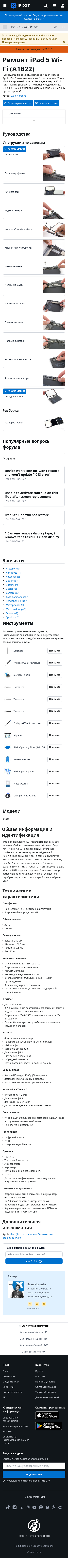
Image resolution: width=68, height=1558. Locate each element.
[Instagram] (28, 1507)
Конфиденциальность (15, 1426)
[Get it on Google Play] (48, 1426)
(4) (12, 584)
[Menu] (5, 6)
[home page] (20, 6)
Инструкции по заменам (24, 142)
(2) (12, 592)
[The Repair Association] (60, 1507)
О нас (6, 1371)
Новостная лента (12, 1392)
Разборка (11, 410)
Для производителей (47, 1397)
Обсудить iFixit (11, 1381)
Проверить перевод (13, 42)
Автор (12, 1276)
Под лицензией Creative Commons (34, 1545)
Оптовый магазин (45, 1386)
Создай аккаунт (34, 18)
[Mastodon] (41, 1507)
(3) (13, 576)
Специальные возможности (10, 1419)
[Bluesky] (47, 1507)
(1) (14, 568)
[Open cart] (54, 5)
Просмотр (54, 650)
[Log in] (62, 5)
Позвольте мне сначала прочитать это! (28, 1480)
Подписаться (34, 1474)
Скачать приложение (50, 1407)
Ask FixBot (31, 1261)
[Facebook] (15, 1507)
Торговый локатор (45, 1392)
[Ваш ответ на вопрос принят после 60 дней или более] (30, 1304)
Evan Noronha (18, 95)
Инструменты (18, 623)
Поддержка (9, 1376)
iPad (13, 26)
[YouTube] (34, 1507)
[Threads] (54, 1507)
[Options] (5, 27)
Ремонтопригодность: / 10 (34, 49)
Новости (40, 1376)
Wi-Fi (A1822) (31, 26)
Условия (7, 1431)
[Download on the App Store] (47, 1415)
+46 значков (33, 1308)
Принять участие (45, 1381)
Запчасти (13, 560)
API (4, 1397)
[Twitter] (21, 1507)
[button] (45, 5)
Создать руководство (19, 103)
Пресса (39, 1371)
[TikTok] (8, 1507)
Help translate (31, 1496)
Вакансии (8, 1386)
